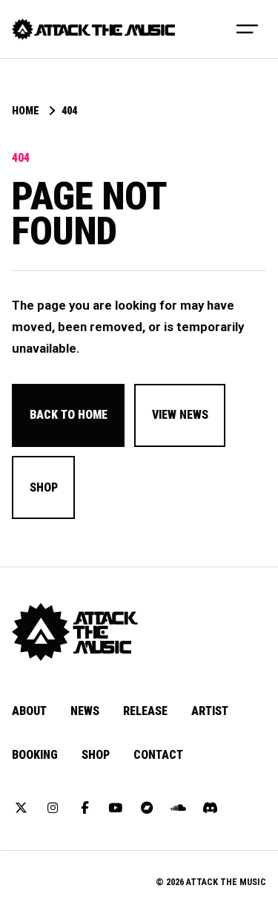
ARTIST (209, 711)
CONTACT (158, 755)
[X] (21, 808)
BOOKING (35, 755)
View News (180, 415)
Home (25, 111)
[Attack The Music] (93, 29)
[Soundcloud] (178, 808)
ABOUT (29, 711)
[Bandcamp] (147, 808)
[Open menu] (247, 29)
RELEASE (145, 711)
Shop (44, 487)
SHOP (96, 755)
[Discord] (209, 808)
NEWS (84, 711)
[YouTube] (115, 808)
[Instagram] (52, 808)
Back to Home (68, 415)
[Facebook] (84, 808)
